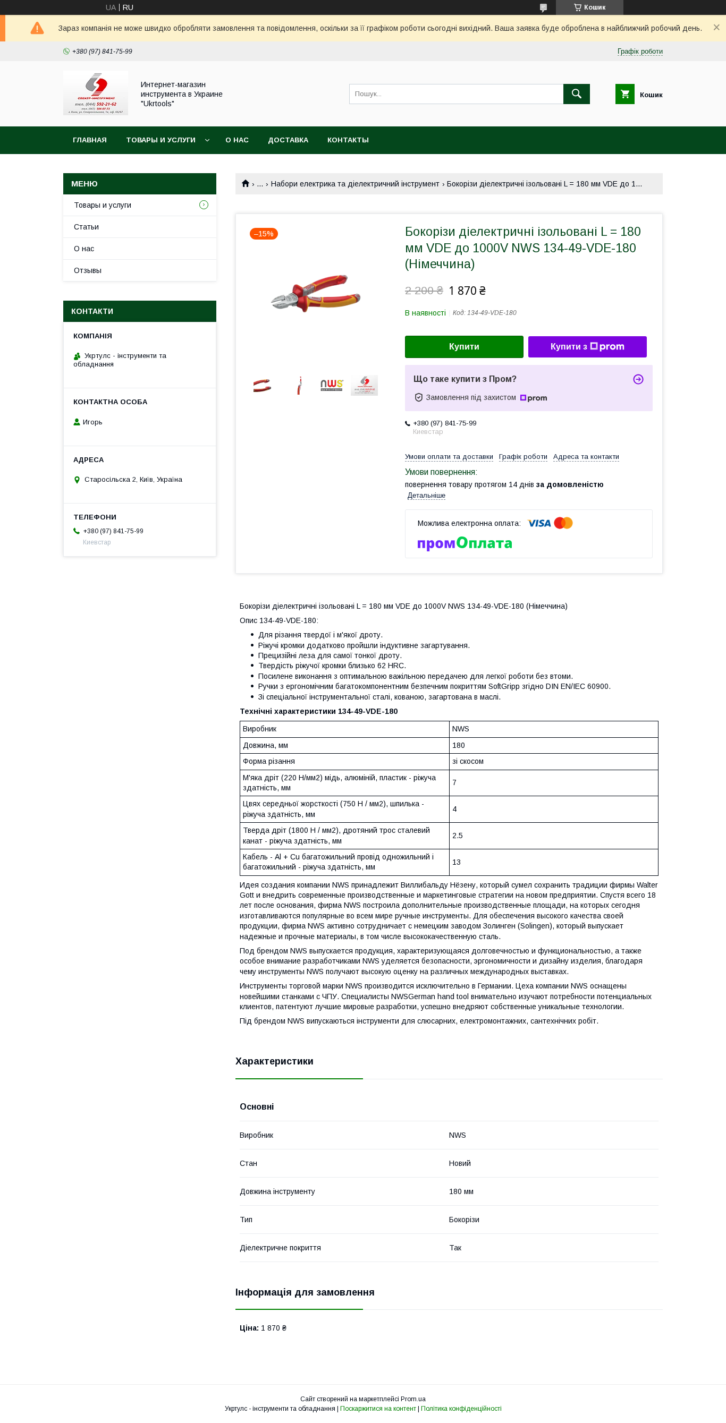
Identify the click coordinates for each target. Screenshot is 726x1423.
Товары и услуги (161, 140)
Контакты (348, 140)
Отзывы (88, 270)
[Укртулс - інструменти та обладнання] (95, 112)
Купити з (569, 346)
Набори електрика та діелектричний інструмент (355, 184)
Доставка (288, 140)
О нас (237, 140)
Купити (464, 346)
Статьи (86, 227)
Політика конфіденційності (461, 1408)
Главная (90, 140)
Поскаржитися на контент (378, 1408)
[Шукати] (576, 94)
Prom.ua (413, 1399)
